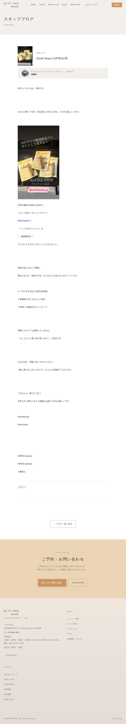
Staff (42, 5)
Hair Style (53, 5)
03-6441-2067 (78, 583)
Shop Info (75, 5)
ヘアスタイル (72, 629)
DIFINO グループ (10, 674)
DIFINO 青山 (9, 684)
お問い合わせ (9, 699)
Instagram (11, 655)
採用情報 (7, 689)
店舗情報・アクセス (74, 639)
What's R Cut (9, 679)
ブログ (69, 634)
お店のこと (22, 487)
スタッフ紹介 (72, 624)
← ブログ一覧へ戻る (63, 524)
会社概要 (7, 694)
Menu (33, 5)
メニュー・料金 (73, 619)
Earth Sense (23, 221)
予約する (117, 5)
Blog (64, 5)
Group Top (91, 5)
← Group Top (116, 718)
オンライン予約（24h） (52, 583)
